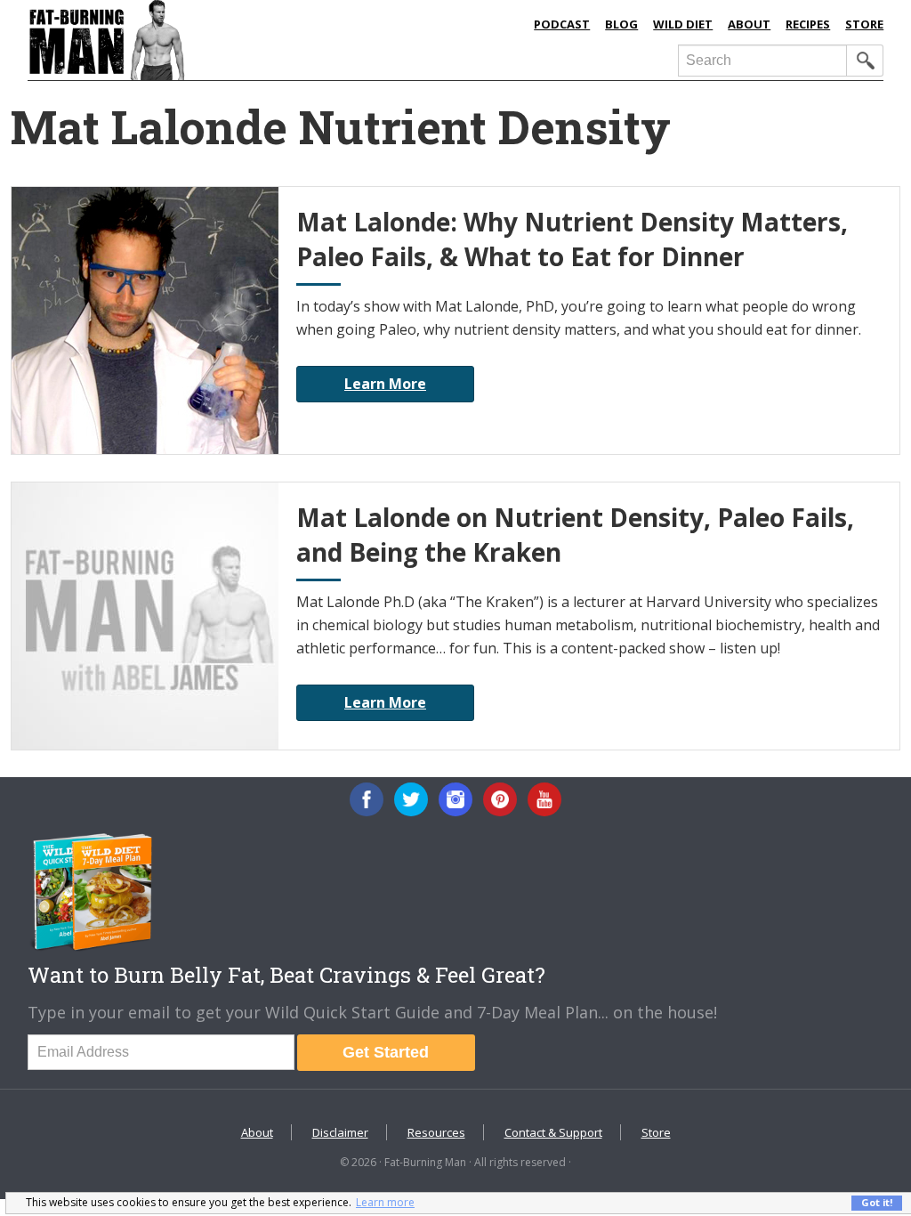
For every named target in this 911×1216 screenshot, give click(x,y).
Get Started (386, 1052)
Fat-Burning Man (212, 40)
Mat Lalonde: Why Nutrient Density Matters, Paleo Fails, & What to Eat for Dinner (572, 239)
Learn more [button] (385, 1202)
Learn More (385, 383)
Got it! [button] (876, 1202)
